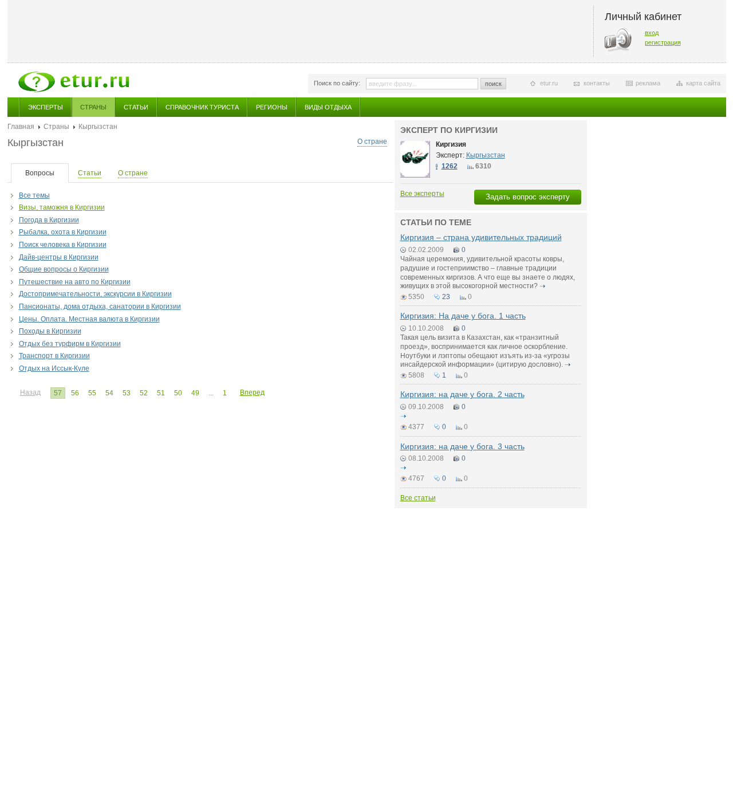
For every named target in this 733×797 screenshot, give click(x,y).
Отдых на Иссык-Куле (54, 368)
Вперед (252, 392)
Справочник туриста (202, 107)
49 (195, 393)
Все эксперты (422, 194)
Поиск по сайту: (337, 83)
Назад (30, 392)
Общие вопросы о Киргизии (64, 269)
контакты (597, 83)
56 (75, 393)
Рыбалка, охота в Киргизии (63, 232)
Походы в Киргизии (50, 331)
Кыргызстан (485, 155)
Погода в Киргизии (49, 220)
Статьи (136, 107)
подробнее (542, 286)
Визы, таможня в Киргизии (62, 207)
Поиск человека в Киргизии (63, 245)
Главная (20, 127)
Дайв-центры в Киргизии (58, 257)
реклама (648, 83)
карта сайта (703, 83)
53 (127, 393)
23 (446, 297)
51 (161, 393)
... (211, 393)
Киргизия (451, 144)
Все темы (34, 195)
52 (144, 393)
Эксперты (45, 107)
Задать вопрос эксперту (528, 197)
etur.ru (549, 83)
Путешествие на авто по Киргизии (75, 282)
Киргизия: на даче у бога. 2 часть (462, 394)
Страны (93, 107)
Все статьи (418, 498)
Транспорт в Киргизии (54, 356)
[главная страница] (73, 82)
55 (92, 393)
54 (109, 393)
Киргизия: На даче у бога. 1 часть (463, 315)
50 (178, 393)
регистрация (663, 42)
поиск (493, 83)
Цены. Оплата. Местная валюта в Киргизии (89, 319)
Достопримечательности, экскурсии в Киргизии (95, 294)
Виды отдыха (328, 107)
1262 (450, 166)
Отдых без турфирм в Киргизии (70, 344)
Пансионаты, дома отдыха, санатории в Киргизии (100, 307)
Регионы (271, 107)
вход (652, 32)
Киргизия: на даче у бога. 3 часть (462, 446)
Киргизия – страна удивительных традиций (481, 237)
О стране (372, 142)
